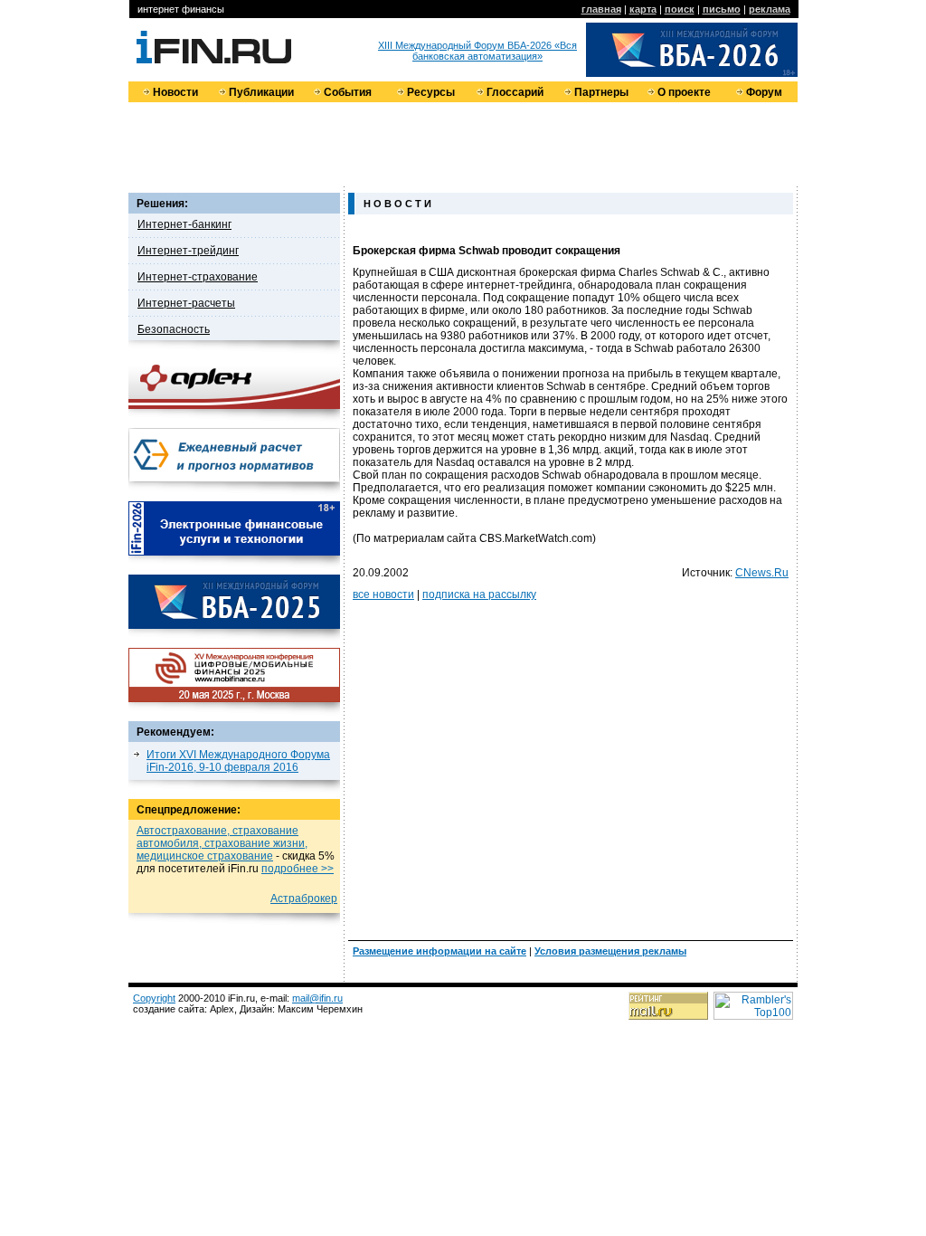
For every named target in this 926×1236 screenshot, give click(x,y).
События (348, 92)
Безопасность (173, 329)
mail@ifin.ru (317, 998)
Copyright (154, 998)
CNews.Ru (762, 572)
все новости (383, 594)
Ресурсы (431, 92)
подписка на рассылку (479, 594)
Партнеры (601, 92)
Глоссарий (515, 92)
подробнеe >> (297, 868)
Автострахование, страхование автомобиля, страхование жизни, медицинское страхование (222, 843)
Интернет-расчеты (186, 303)
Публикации (261, 92)
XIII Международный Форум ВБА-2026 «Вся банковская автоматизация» (477, 51)
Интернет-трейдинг (188, 250)
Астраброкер (303, 898)
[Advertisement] (463, 143)
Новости (175, 92)
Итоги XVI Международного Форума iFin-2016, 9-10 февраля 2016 (238, 761)
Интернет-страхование (197, 277)
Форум (764, 92)
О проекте (684, 92)
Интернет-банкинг (184, 224)
